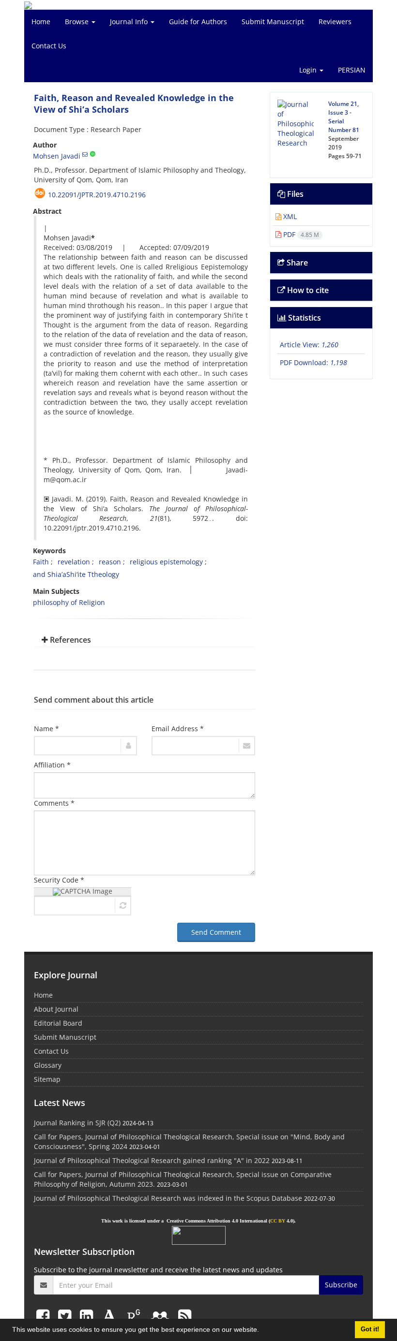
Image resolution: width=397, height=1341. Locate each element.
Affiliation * (52, 764)
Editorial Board (58, 1023)
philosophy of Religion (69, 602)
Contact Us (48, 45)
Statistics (303, 317)
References (69, 639)
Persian (352, 69)
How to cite (307, 290)
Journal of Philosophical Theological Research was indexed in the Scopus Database (168, 1198)
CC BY (277, 1220)
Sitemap (47, 1079)
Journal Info (130, 21)
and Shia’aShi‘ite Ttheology (76, 574)
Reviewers (335, 21)
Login (309, 69)
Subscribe (341, 1284)
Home (40, 21)
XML (289, 216)
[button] (262, 1330)
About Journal (56, 1009)
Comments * (54, 803)
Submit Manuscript (273, 21)
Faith (41, 561)
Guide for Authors (198, 21)
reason (110, 561)
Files (294, 194)
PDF (300, 234)
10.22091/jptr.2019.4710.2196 (97, 194)
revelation (74, 561)
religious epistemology (166, 561)
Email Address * (178, 728)
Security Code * (59, 879)
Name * (46, 728)
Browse (78, 21)
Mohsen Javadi (56, 156)
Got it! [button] (370, 1329)
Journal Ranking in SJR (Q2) (77, 1122)
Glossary (47, 1065)
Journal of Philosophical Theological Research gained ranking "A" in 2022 (152, 1160)
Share (296, 262)
